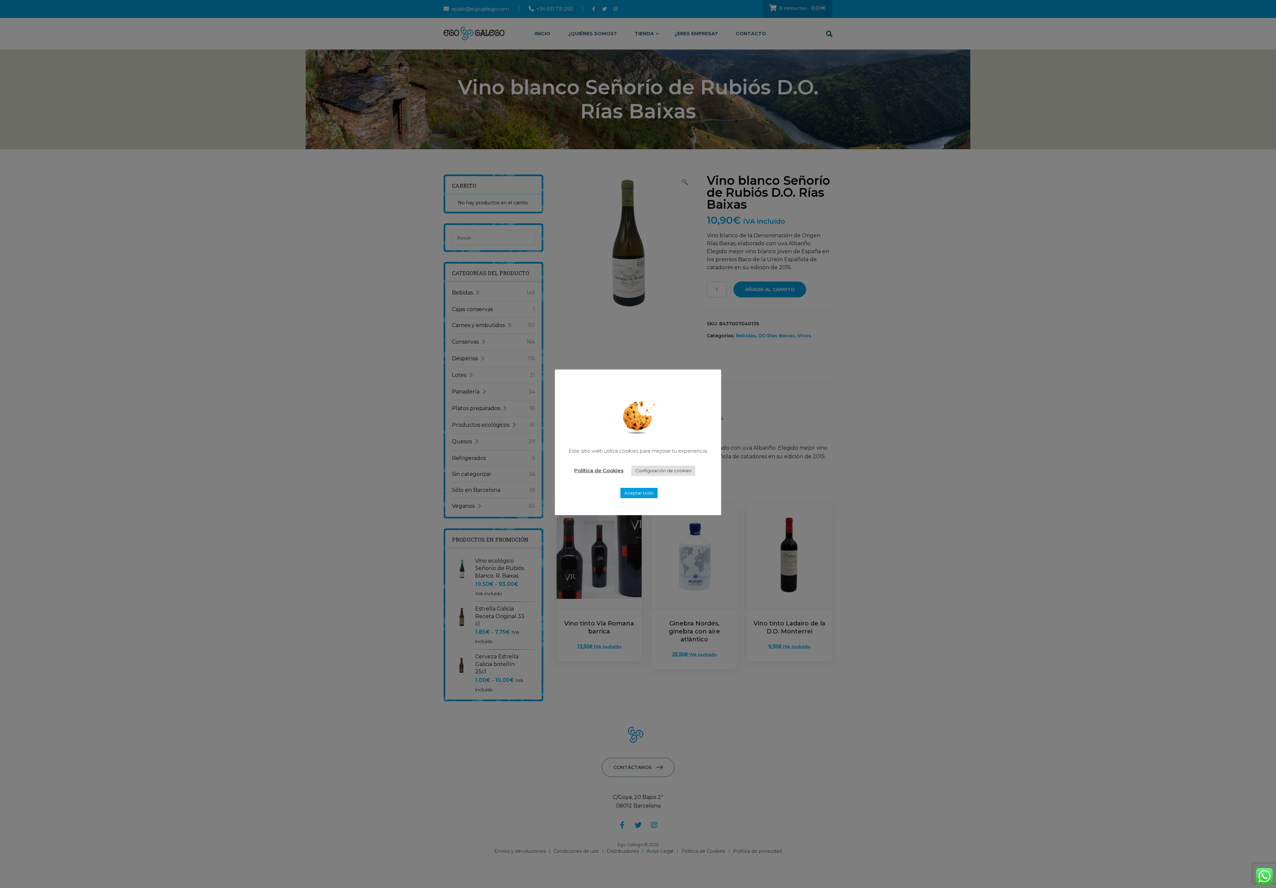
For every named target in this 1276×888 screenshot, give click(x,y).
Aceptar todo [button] (639, 493)
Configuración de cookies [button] (663, 470)
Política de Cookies (598, 470)
